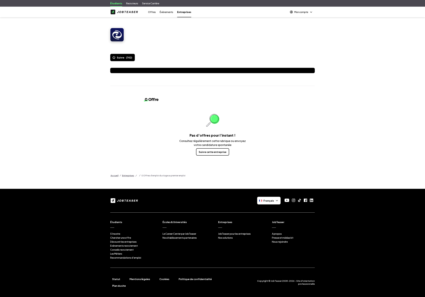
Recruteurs (132, 3)
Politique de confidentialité (195, 279)
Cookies (164, 279)
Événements (166, 11)
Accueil (114, 175)
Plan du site (119, 285)
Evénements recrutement (124, 245)
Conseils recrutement (122, 249)
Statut (116, 279)
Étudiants (116, 3)
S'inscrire (115, 233)
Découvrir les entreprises (123, 241)
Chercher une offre (120, 237)
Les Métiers (116, 253)
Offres (152, 11)
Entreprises (184, 11)
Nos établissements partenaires (180, 237)
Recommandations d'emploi (125, 257)
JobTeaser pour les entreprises (234, 233)
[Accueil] (124, 12)
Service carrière (150, 3)
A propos (277, 233)
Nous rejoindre (280, 241)
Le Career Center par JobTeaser (179, 233)
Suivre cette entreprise (212, 151)
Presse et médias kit (282, 237)
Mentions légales (139, 279)
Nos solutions (225, 237)
